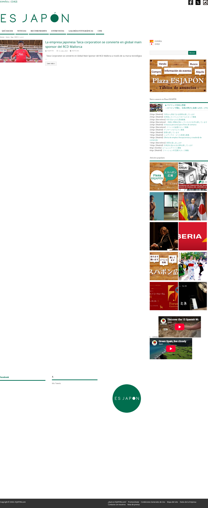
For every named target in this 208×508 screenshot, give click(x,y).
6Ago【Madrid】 (169, 150)
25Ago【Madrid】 (172, 114)
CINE (100, 31)
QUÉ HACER (7, 31)
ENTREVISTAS (57, 31)
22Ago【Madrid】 (173, 124)
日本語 (14, 1)
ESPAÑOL (4, 1)
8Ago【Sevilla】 (165, 148)
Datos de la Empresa (188, 502)
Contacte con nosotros (117, 504)
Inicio (7, 37)
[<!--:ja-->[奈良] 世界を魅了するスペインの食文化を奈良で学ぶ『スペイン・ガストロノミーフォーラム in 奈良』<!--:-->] (164, 296)
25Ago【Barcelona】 (167, 119)
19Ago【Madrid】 (164, 132)
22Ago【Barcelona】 (169, 127)
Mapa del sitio (172, 502)
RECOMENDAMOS (39, 31)
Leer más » (51, 63)
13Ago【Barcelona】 (166, 143)
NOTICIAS (21, 31)
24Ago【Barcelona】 (178, 122)
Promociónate (133, 502)
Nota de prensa (133, 504)
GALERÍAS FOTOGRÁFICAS (81, 31)
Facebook (4, 377)
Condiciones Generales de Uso (153, 502)
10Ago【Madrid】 (171, 145)
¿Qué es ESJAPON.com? (117, 502)
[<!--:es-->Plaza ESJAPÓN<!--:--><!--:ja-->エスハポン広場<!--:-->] (164, 177)
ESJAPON (50, 51)
